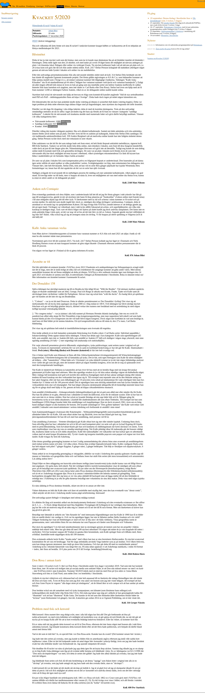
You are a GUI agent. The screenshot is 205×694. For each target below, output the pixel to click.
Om (13, 6)
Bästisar (81, 6)
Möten (67, 6)
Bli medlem (20, 6)
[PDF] (35, 41)
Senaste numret (7, 18)
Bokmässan (197, 45)
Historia (74, 6)
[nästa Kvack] (56, 25)
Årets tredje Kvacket (163, 49)
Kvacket (60, 6)
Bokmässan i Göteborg (172, 27)
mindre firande (169, 23)
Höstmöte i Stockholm (169, 35)
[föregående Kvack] (41, 25)
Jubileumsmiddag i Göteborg (172, 31)
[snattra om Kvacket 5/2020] (158, 58)
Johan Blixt (52, 31)
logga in (201, 1)
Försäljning (30, 6)
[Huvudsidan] (5, 5)
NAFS (50, 6)
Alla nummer (6, 22)
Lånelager (40, 6)
